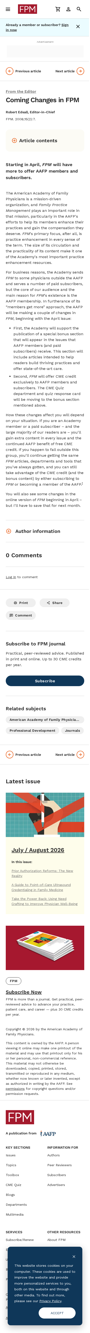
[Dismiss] (79, 27)
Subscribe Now (24, 992)
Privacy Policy (50, 1301)
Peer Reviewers (59, 1165)
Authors (53, 1155)
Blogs (10, 1195)
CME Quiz (13, 1185)
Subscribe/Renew (20, 1240)
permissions (15, 1089)
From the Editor (21, 91)
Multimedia (15, 1214)
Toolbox (12, 1175)
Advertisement (45, 41)
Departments (16, 1204)
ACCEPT (57, 1313)
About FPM (56, 1240)
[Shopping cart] (58, 9)
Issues (11, 1155)
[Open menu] (8, 9)
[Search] (79, 9)
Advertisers (56, 1185)
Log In (11, 577)
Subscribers (56, 1175)
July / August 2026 (38, 850)
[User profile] (68, 9)
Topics (11, 1165)
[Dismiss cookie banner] (74, 1256)
